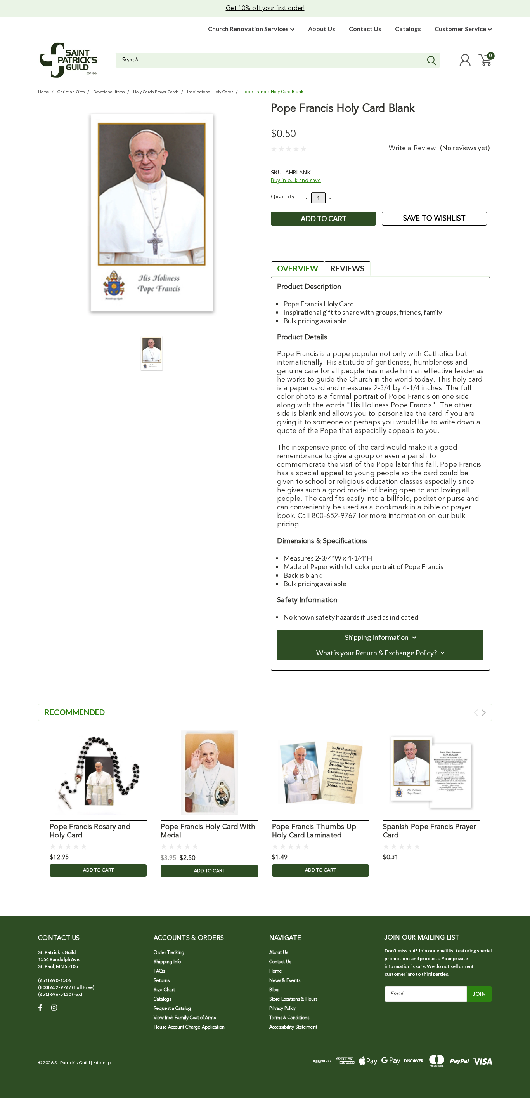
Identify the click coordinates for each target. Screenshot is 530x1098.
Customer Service (461, 28)
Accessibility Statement (293, 1027)
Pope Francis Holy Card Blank (272, 91)
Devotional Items (109, 92)
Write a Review (412, 148)
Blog (274, 990)
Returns (162, 980)
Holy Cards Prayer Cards (155, 92)
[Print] (302, 248)
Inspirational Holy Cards (210, 92)
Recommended (74, 712)
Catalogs (408, 28)
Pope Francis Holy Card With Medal (208, 831)
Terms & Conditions (289, 1018)
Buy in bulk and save (296, 180)
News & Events (284, 980)
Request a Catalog (172, 1008)
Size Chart (164, 990)
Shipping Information (377, 637)
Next (483, 713)
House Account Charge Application (189, 1027)
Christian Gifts (71, 92)
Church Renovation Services (249, 28)
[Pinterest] (327, 248)
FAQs (159, 971)
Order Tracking (169, 952)
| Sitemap (101, 1063)
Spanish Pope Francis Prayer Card (429, 831)
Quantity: (283, 196)
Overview (297, 268)
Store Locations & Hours (293, 999)
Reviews (347, 268)
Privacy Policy (282, 1008)
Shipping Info (167, 962)
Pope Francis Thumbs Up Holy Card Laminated (314, 831)
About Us (321, 28)
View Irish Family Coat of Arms (185, 1018)
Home (43, 92)
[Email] (289, 248)
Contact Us (365, 28)
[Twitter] (315, 248)
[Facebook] (276, 248)
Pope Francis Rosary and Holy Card (90, 831)
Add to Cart (98, 870)
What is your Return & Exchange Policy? (376, 652)
